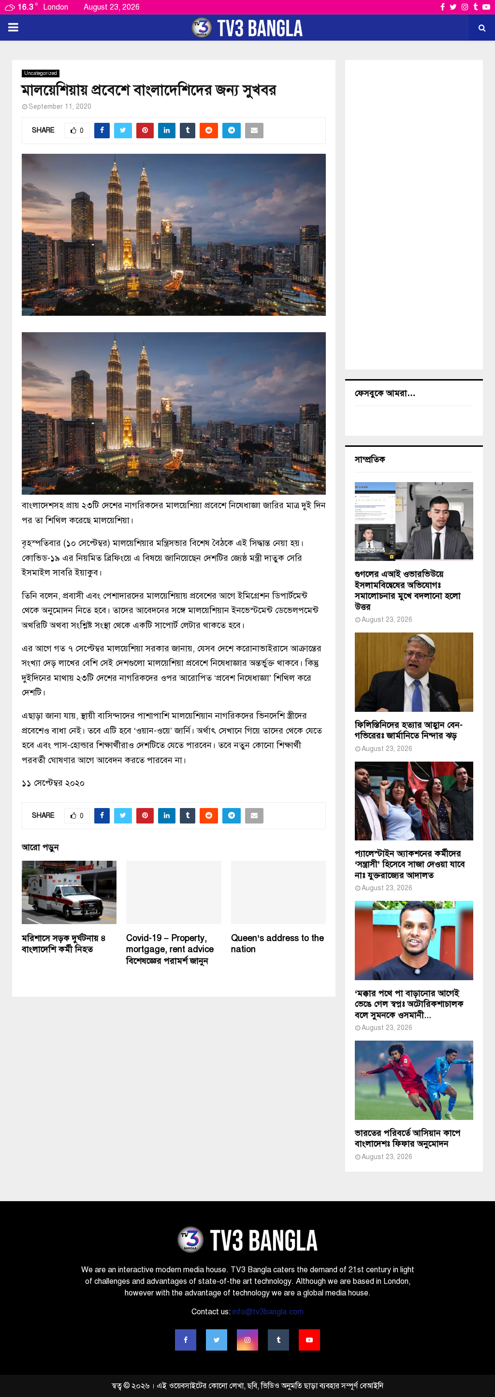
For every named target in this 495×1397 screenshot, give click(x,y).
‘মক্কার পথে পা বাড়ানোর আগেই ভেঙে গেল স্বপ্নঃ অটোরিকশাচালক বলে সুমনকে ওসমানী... (409, 1004)
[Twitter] (216, 1340)
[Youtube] (309, 1340)
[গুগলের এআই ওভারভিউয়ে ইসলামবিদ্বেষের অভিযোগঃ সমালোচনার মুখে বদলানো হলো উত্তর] (414, 521)
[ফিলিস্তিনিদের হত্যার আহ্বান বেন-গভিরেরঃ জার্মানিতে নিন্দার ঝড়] (414, 671)
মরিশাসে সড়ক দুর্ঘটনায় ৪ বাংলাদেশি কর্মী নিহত (64, 944)
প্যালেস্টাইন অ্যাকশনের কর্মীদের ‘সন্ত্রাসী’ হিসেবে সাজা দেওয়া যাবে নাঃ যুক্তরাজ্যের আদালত (410, 864)
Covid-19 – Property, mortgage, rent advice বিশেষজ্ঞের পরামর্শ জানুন (170, 949)
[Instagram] (247, 1340)
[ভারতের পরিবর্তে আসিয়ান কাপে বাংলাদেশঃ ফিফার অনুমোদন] (414, 1080)
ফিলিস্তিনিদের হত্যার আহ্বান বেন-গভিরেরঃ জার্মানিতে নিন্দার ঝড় (409, 730)
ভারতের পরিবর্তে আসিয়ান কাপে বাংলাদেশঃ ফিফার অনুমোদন (408, 1138)
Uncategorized (40, 73)
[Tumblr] (278, 1340)
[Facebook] (185, 1340)
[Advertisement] (414, 215)
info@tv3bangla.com (268, 1312)
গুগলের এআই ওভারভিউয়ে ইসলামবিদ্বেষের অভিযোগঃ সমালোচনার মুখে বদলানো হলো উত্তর (408, 590)
